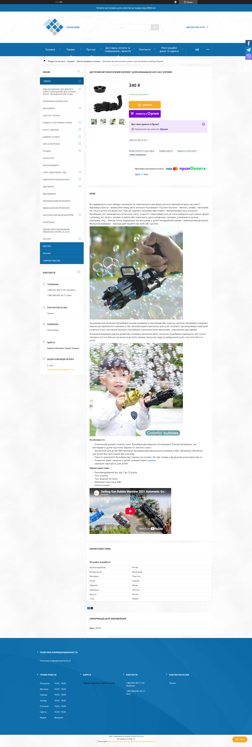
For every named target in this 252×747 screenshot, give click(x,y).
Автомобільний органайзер (56, 201)
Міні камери (49, 108)
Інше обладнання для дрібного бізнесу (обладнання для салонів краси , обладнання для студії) (59, 91)
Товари (70, 49)
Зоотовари (48, 187)
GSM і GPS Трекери (51, 115)
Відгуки (47, 246)
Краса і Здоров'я (51, 130)
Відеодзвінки (49, 194)
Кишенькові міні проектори (56, 208)
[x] (92, 608)
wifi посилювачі (51, 165)
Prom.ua (140, 736)
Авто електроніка (51, 144)
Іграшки (71, 61)
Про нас (91, 49)
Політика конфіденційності (143, 741)
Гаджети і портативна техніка (57, 123)
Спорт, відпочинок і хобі (54, 172)
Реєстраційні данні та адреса (169, 49)
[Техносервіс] (53, 35)
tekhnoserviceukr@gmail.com (60, 369)
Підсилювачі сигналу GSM (55, 101)
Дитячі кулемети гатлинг (88, 61)
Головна (50, 49)
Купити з (141, 113)
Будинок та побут (51, 137)
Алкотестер (48, 158)
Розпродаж (48, 222)
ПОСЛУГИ (47, 239)
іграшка (151, 460)
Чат (242, 739)
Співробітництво (51, 260)
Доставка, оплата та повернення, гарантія (118, 49)
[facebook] (88, 608)
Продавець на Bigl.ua (126, 739)
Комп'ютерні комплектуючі (56, 179)
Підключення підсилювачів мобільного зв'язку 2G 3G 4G (56, 230)
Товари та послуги (56, 61)
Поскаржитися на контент (120, 741)
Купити (147, 105)
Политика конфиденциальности (55, 660)
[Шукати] (155, 27)
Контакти (144, 49)
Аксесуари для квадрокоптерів (58, 215)
